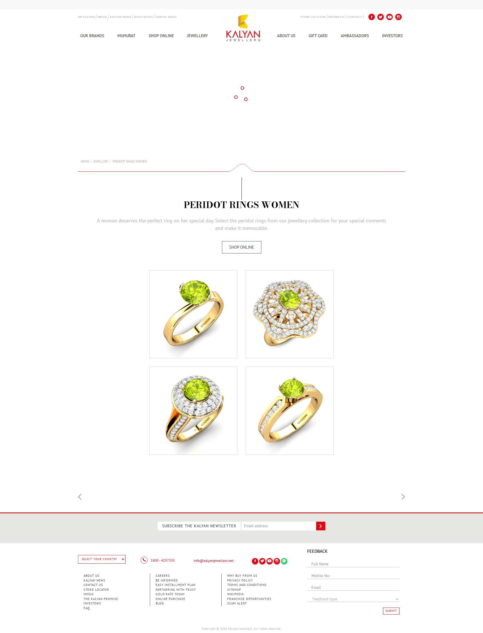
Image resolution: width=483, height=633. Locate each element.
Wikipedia (235, 594)
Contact (354, 17)
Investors (392, 35)
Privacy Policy (240, 580)
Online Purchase (170, 599)
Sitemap (234, 590)
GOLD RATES (143, 17)
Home (85, 161)
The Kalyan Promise (101, 599)
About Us (286, 35)
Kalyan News (120, 17)
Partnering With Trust (176, 590)
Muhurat (126, 35)
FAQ (87, 608)
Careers (163, 576)
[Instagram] (398, 17)
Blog (160, 603)
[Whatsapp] (284, 561)
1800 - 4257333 (162, 560)
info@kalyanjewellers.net (213, 561)
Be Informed (167, 580)
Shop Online (161, 35)
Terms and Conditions (247, 585)
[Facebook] (371, 17)
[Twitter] (380, 17)
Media (102, 17)
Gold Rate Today (170, 594)
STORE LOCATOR (313, 17)
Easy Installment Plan (175, 585)
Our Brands (92, 35)
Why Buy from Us (242, 576)
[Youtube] (389, 17)
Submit (391, 611)
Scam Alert (237, 603)
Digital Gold (166, 17)
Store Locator (96, 590)
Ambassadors (355, 35)
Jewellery (197, 35)
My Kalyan (86, 17)
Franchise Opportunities (249, 599)
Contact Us (93, 585)
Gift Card (318, 35)
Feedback (336, 17)
